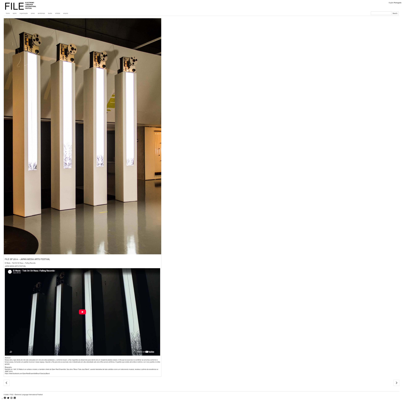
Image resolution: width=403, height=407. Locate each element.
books (50, 13)
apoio (14, 13)
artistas (57, 13)
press (33, 13)
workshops (41, 13)
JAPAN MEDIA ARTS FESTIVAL (15, 266)
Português (397, 3)
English (391, 3)
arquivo (65, 13)
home (8, 13)
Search (395, 13)
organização (24, 13)
